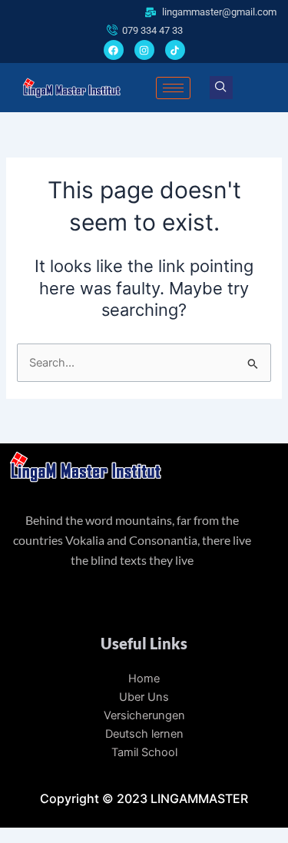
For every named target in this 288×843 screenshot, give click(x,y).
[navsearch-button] (221, 87)
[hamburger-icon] (173, 88)
